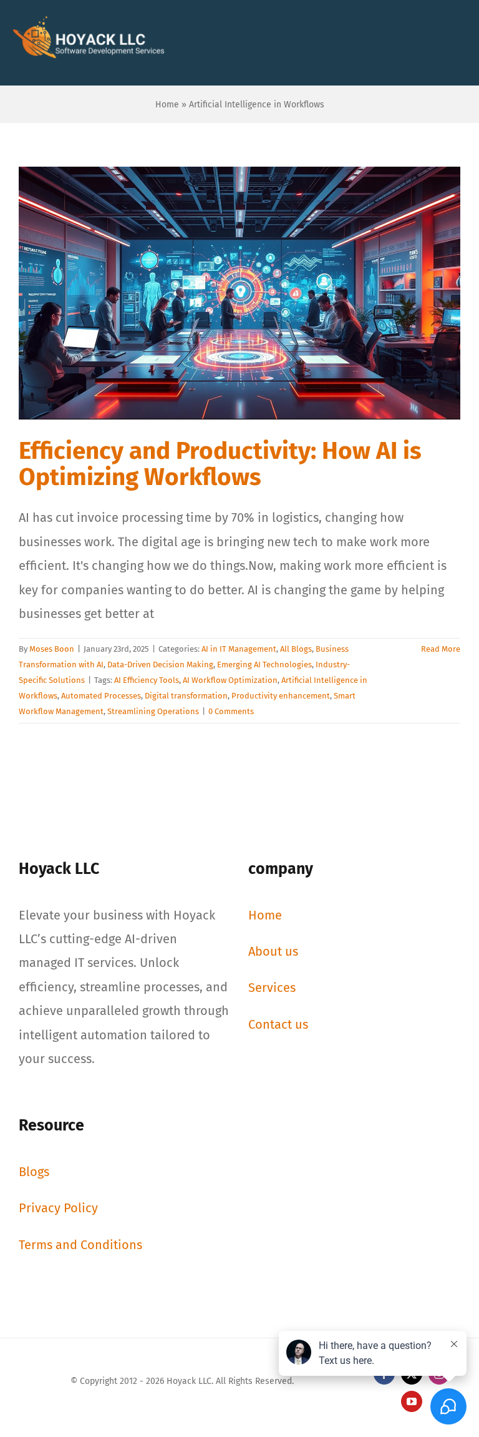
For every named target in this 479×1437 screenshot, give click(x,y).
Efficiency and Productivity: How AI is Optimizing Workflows (220, 463)
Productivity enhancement (280, 695)
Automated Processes (101, 695)
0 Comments (231, 711)
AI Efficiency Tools (146, 680)
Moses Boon (51, 649)
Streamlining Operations (153, 711)
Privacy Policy (58, 1207)
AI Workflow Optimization (230, 680)
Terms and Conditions (80, 1244)
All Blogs (296, 649)
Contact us (278, 1024)
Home (167, 104)
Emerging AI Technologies (264, 664)
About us (273, 951)
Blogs (34, 1171)
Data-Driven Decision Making (160, 664)
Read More (440, 649)
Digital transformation (186, 695)
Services (272, 987)
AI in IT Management (238, 649)
